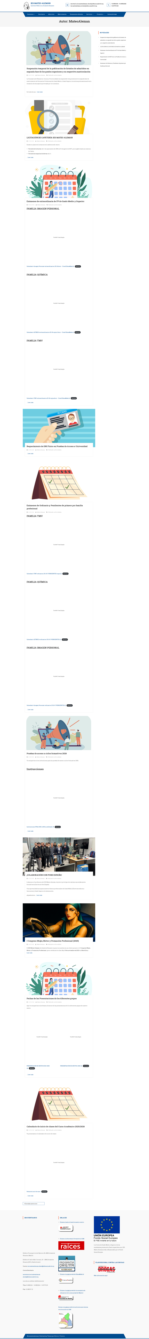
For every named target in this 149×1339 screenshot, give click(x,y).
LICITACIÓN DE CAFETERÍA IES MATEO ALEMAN (50, 137)
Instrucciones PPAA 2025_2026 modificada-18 (40, 827)
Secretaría (41, 14)
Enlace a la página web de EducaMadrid (72, 1274)
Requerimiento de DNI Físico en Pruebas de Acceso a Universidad (57, 446)
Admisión (51, 14)
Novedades (58, 75)
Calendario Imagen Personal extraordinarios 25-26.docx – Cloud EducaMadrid (50, 266)
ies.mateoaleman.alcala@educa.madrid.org (40, 1266)
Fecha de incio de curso (34, 1191)
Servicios (89, 14)
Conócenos (30, 14)
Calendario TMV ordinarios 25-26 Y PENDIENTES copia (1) (44, 573)
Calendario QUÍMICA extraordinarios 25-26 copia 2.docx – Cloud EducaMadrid (50, 332)
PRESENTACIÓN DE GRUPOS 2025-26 (71, 1066)
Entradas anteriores (31, 1203)
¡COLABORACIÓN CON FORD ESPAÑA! (44, 875)
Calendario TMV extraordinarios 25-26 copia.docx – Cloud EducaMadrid (48, 398)
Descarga (78, 266)
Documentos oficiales (76, 14)
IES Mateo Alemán (41, 3)
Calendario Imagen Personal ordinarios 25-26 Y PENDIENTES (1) (46, 705)
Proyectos (100, 14)
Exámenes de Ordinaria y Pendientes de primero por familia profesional (113, 65)
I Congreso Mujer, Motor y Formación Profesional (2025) (53, 941)
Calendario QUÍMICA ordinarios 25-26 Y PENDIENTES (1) (44, 639)
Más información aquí (101, 1275)
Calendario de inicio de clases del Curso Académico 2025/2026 (56, 1126)
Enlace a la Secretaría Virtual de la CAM (72, 1239)
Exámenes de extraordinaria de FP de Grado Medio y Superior (55, 201)
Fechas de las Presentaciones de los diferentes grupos (52, 998)
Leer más (40, 92)
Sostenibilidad (112, 14)
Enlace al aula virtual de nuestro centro (72, 1222)
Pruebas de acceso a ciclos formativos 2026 (47, 753)
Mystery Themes (59, 1336)
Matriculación (62, 14)
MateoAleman (41, 75)
